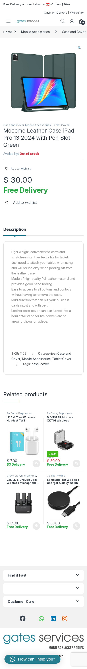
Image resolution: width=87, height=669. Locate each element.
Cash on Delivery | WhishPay (64, 12)
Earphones (25, 413)
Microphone (28, 475)
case (35, 364)
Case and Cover (13, 125)
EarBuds (12, 413)
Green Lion (13, 475)
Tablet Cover (60, 125)
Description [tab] (14, 229)
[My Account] (71, 21)
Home (7, 32)
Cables (51, 475)
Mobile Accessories (35, 32)
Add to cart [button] (36, 463)
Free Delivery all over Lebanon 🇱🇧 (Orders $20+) (36, 4)
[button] (79, 48)
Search (62, 21)
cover (44, 364)
